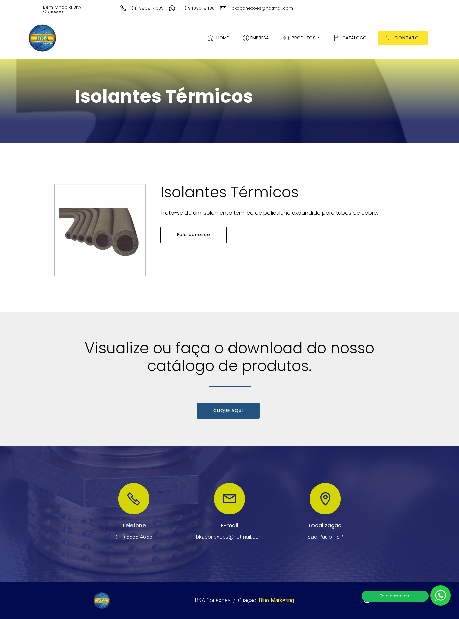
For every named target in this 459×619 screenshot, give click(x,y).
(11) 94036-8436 (197, 8)
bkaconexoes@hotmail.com (262, 8)
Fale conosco (193, 235)
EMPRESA (259, 38)
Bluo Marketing (276, 600)
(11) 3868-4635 (148, 8)
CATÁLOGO (353, 38)
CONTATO (406, 38)
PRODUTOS (303, 38)
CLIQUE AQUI (228, 410)
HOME (221, 38)
